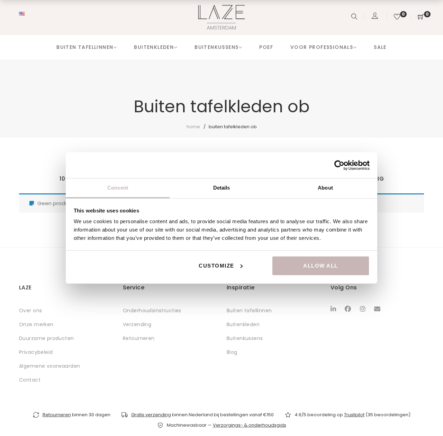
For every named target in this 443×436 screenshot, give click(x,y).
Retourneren (139, 338)
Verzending (137, 324)
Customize (216, 266)
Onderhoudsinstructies (152, 310)
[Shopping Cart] (421, 17)
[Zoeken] (355, 17)
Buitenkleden (154, 47)
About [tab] (325, 188)
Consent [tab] (117, 188)
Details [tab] (221, 188)
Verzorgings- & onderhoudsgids (249, 425)
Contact (29, 379)
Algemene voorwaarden (49, 366)
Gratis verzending (151, 414)
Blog (232, 352)
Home (193, 126)
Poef (266, 47)
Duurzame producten (46, 338)
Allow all (320, 266)
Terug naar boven (430, 418)
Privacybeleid (36, 352)
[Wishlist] (398, 17)
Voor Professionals (321, 47)
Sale (380, 47)
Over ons (30, 310)
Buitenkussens (216, 47)
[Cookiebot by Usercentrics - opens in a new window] (339, 165)
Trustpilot (354, 414)
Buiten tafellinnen (84, 47)
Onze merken (36, 324)
